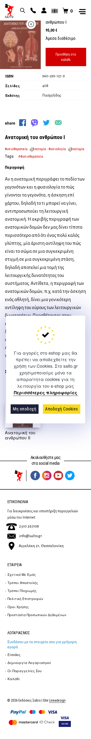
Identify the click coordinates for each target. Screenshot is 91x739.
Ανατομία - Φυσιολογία (49, 149)
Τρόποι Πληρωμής (22, 590)
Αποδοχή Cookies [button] (61, 408)
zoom (31, 24)
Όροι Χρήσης (18, 607)
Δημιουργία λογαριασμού (29, 662)
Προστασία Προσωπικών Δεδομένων (37, 614)
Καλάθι (14, 678)
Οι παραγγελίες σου (25, 671)
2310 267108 (29, 526)
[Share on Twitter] (46, 123)
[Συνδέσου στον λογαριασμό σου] (43, 11)
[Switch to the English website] (54, 11)
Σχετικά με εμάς (22, 574)
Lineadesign (57, 700)
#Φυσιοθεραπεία (30, 156)
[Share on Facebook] (22, 123)
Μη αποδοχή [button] (24, 408)
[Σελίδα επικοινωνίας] (32, 11)
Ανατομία (77, 149)
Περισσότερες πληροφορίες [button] (45, 393)
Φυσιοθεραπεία (16, 149)
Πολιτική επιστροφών (25, 598)
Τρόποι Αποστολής (23, 582)
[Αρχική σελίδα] (9, 11)
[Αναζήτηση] (22, 11)
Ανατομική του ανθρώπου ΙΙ (20, 435)
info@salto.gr (30, 536)
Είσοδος (14, 654)
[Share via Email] (58, 123)
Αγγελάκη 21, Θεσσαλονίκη (41, 546)
